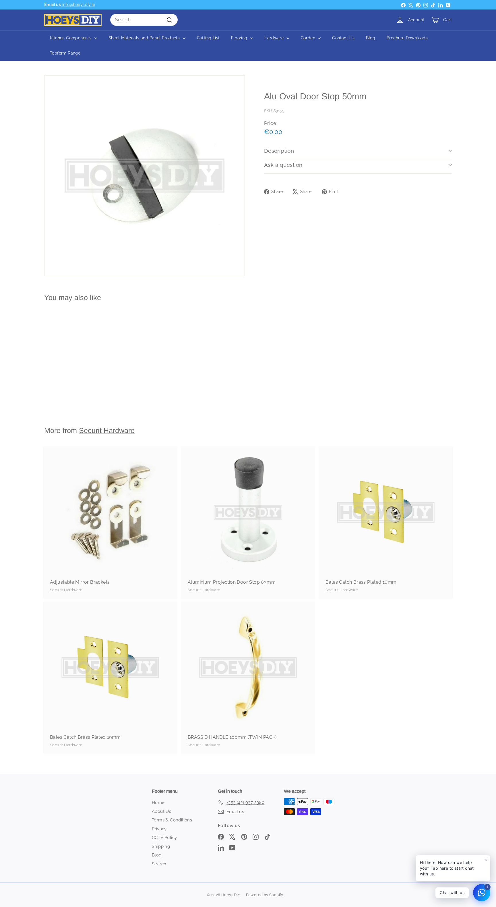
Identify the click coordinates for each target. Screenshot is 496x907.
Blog (370, 38)
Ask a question (283, 165)
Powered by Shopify (264, 895)
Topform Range (65, 53)
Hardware (274, 38)
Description (279, 151)
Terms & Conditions (172, 820)
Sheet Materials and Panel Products (144, 38)
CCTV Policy (164, 837)
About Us (161, 811)
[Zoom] (144, 176)
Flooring (240, 38)
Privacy (159, 828)
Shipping (161, 846)
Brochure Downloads (407, 38)
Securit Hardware (107, 430)
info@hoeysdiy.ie (78, 4)
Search (159, 864)
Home (158, 802)
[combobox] (144, 20)
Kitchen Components (71, 38)
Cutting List (208, 38)
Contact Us (343, 38)
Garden (309, 38)
